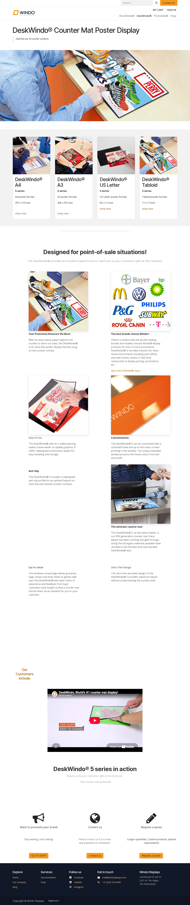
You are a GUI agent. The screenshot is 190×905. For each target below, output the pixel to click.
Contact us (95, 855)
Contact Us (169, 2)
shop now (20, 213)
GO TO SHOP (38, 855)
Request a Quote (151, 855)
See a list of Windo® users (125, 370)
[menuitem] (127, 16)
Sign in (171, 10)
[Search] (156, 3)
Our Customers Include (24, 674)
